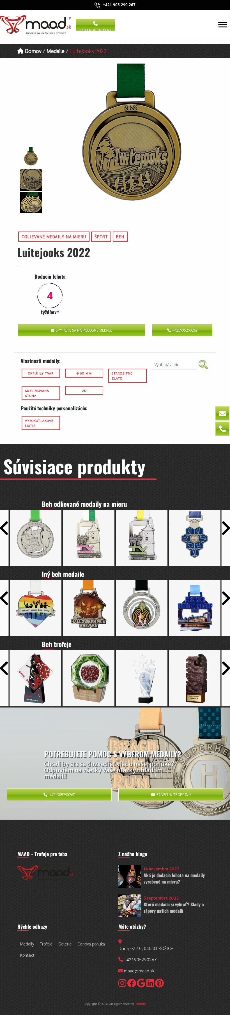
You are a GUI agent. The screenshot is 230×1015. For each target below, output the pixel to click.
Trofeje (46, 943)
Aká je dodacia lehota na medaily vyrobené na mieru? (174, 878)
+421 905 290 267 (119, 4)
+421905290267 (95, 29)
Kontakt (27, 955)
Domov (33, 50)
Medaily (27, 943)
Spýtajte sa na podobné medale (84, 330)
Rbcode (141, 1003)
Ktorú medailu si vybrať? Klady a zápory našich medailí (174, 907)
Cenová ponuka (91, 943)
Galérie (65, 943)
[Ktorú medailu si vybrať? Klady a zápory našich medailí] (129, 905)
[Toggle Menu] (222, 24)
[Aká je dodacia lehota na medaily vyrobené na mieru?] (129, 876)
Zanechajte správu (173, 794)
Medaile (56, 50)
